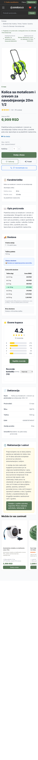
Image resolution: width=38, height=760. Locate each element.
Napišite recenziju (19, 361)
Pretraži (32, 13)
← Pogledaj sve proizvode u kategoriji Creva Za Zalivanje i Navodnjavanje (18, 31)
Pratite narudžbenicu (12, 2)
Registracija (31, 2)
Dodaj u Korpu (19, 155)
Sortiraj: (17, 371)
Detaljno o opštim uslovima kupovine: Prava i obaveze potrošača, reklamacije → (18, 506)
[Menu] (3, 7)
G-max (3, 87)
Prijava (24, 2)
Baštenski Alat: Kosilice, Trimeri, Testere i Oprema (18, 23)
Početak (3, 21)
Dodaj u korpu (14, 567)
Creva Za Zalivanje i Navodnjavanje (13, 26)
